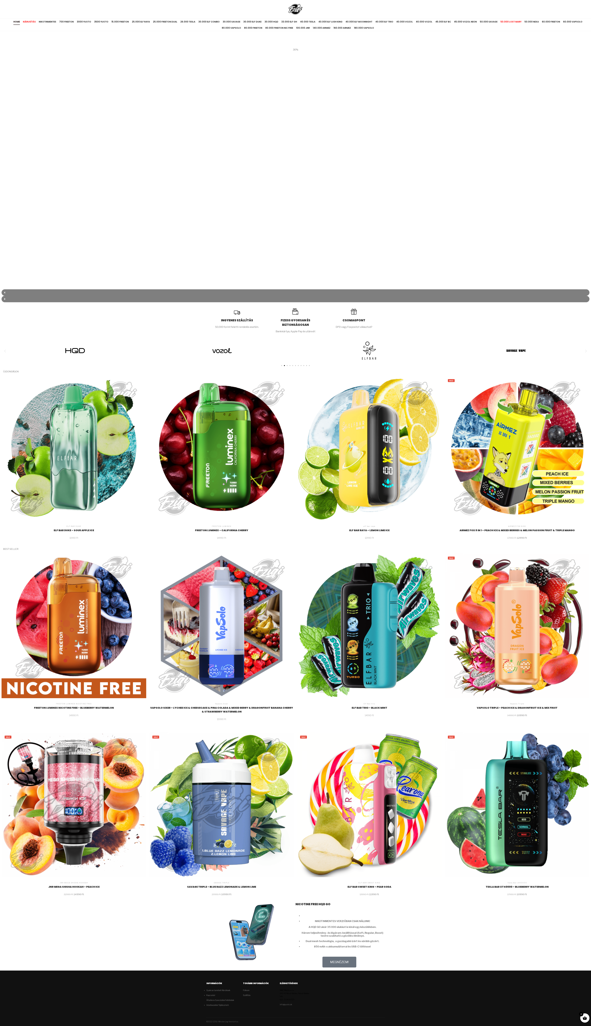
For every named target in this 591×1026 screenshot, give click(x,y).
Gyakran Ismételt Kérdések (218, 990)
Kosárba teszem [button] (74, 436)
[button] (295, 292)
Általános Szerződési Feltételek (220, 1000)
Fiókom (246, 990)
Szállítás (246, 995)
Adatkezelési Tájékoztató (217, 1005)
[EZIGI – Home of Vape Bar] (295, 9)
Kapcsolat (210, 995)
